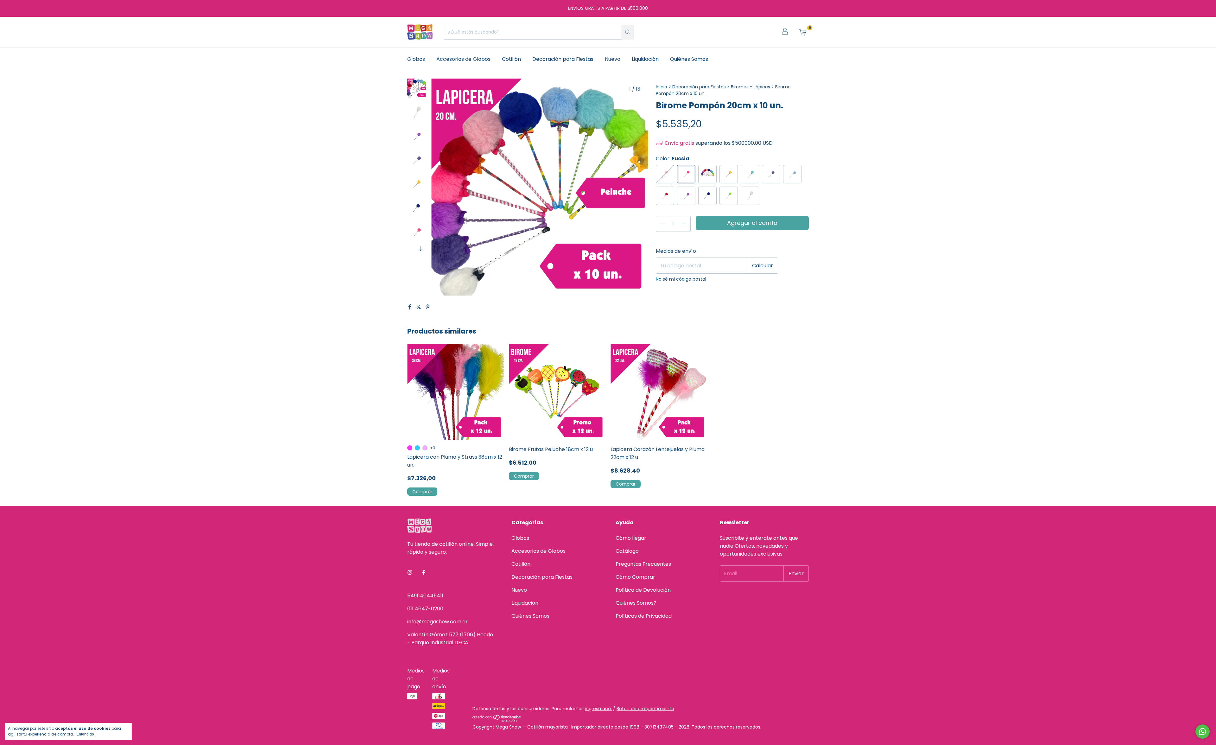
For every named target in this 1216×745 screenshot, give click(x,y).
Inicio (661, 87)
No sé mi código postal (681, 279)
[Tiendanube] (497, 720)
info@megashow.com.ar (437, 621)
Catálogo (627, 551)
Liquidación (645, 59)
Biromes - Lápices (751, 87)
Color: (672, 158)
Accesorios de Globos (463, 59)
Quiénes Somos (689, 59)
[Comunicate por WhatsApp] (1202, 731)
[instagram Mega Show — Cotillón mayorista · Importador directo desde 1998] (409, 572)
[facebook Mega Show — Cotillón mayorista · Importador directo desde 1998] (423, 572)
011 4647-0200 (425, 608)
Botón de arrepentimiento (645, 708)
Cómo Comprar (635, 577)
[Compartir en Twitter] (419, 307)
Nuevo (612, 59)
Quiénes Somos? (636, 603)
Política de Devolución (643, 590)
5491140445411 (425, 595)
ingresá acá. (598, 708)
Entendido (85, 734)
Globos (416, 59)
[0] (802, 32)
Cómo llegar (631, 538)
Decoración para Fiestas (562, 59)
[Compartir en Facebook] (410, 307)
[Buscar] (627, 32)
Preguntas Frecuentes (643, 564)
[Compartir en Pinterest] (427, 307)
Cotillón (511, 59)
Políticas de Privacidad (644, 616)
